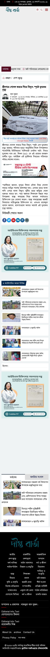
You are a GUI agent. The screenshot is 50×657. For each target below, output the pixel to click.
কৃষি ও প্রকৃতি (12, 582)
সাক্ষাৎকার (12, 590)
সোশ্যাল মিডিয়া (12, 594)
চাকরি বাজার (41, 594)
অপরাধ (41, 558)
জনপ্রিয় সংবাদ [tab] (36, 476)
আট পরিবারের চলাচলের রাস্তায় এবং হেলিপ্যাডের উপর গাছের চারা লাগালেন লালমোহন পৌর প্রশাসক (34, 304)
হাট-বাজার (41, 578)
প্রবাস (26, 578)
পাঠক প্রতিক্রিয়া (41, 590)
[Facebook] (4, 220)
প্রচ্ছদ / (8, 78)
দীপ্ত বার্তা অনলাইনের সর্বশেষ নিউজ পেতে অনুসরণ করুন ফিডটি (25, 140)
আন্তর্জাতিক (41, 554)
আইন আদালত (27, 562)
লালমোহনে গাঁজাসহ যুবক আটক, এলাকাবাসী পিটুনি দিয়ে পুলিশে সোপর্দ (33, 355)
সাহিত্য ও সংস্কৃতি (41, 572)
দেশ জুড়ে (17, 78)
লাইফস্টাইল (12, 566)
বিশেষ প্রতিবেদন (12, 586)
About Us (6, 632)
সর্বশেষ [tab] (13, 477)
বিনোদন (41, 566)
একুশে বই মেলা (26, 590)
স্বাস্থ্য (12, 573)
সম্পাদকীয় (26, 586)
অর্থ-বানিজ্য (12, 562)
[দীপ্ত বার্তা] (25, 544)
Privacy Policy (9, 637)
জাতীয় (12, 554)
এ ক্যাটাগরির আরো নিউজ (13, 283)
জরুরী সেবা (26, 582)
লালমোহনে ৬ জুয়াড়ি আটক (31, 328)
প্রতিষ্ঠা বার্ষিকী (41, 586)
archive (17, 632)
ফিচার (12, 578)
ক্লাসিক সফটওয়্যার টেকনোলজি (35, 648)
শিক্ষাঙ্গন (26, 573)
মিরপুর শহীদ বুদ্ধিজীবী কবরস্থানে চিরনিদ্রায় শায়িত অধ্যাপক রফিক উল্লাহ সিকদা (32, 317)
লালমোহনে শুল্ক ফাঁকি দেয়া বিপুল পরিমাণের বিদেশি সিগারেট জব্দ (33, 341)
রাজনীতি (26, 554)
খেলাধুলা (26, 558)
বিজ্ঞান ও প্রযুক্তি (26, 566)
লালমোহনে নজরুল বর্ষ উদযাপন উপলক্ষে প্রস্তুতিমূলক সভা (32, 290)
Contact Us (28, 632)
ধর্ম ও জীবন (41, 562)
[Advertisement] (25, 39)
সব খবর (21, 637)
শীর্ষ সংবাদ (41, 582)
